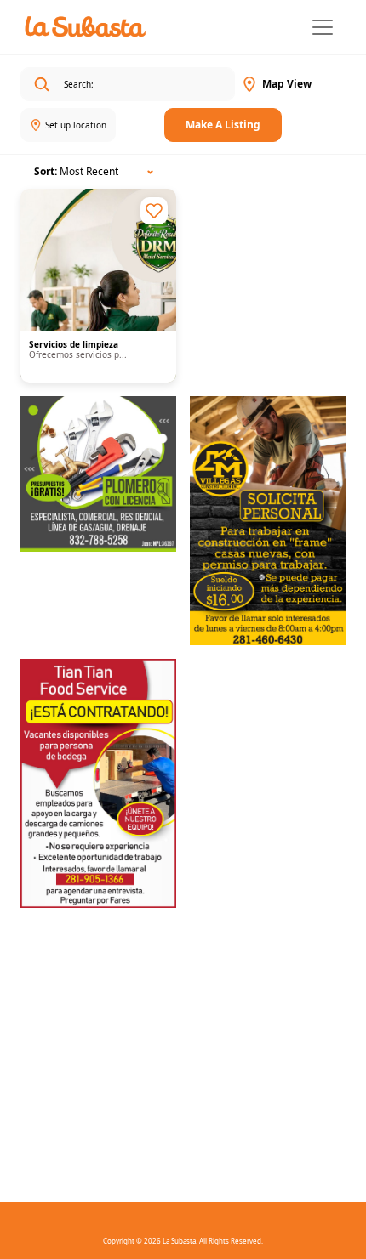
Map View (287, 84)
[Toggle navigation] (323, 27)
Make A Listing (223, 124)
